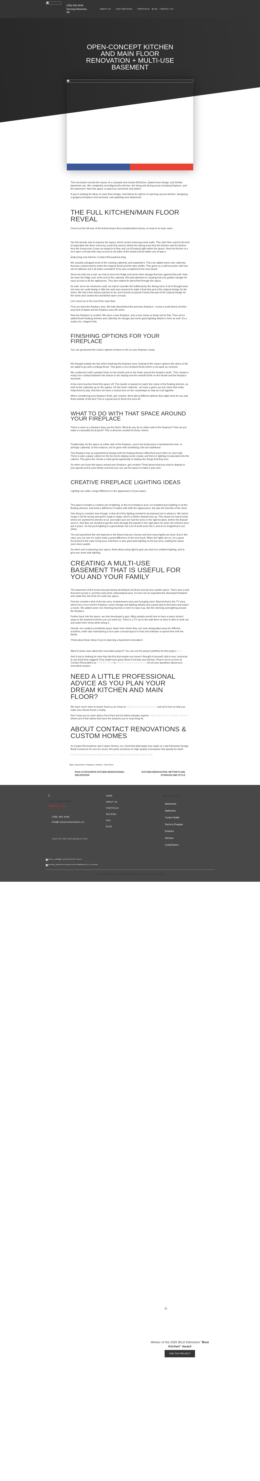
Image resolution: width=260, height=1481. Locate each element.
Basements (170, 803)
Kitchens (169, 838)
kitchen (99, 764)
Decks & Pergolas (174, 824)
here (179, 651)
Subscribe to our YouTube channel (169, 715)
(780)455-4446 (105, 662)
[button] (98, 167)
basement (80, 764)
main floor (109, 764)
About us (105, 9)
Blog (155, 9)
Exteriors (169, 831)
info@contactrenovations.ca (132, 662)
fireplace (90, 764)
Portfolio (144, 9)
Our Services (124, 9)
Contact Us (166, 9)
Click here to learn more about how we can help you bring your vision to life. (112, 754)
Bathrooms (170, 810)
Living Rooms (172, 844)
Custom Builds (172, 817)
